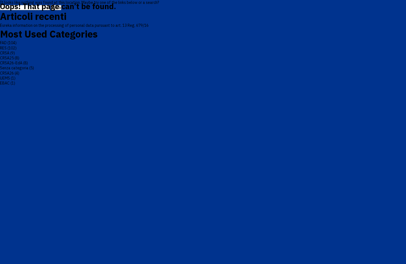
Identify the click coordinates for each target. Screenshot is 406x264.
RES (3, 48)
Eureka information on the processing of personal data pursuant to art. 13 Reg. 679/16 (74, 25)
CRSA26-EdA (11, 62)
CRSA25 (7, 58)
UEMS (5, 78)
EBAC (5, 83)
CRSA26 (7, 73)
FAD (3, 42)
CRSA (4, 53)
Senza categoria (14, 67)
